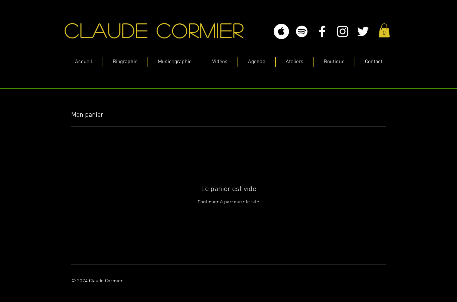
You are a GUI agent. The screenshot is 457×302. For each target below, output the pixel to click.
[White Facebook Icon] (322, 31)
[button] (384, 30)
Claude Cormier (158, 30)
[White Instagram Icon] (342, 31)
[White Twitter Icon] (363, 31)
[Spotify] (301, 31)
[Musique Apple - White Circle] (281, 31)
